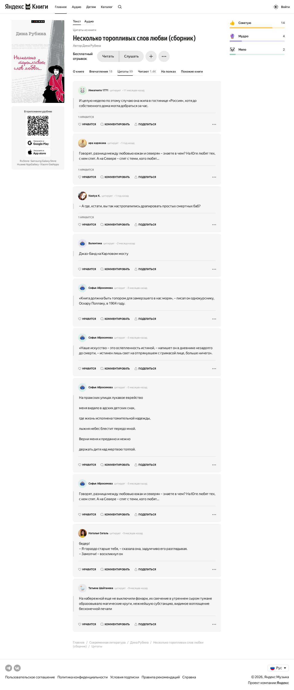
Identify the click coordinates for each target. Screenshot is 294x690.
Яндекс (283, 683)
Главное (61, 7)
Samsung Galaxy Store (43, 160)
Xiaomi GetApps (49, 164)
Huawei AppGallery (28, 164)
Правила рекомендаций (161, 677)
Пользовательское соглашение (30, 677)
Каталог (107, 7)
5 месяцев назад (137, 287)
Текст (77, 21)
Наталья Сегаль (98, 533)
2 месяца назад (126, 243)
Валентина (95, 243)
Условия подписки (124, 677)
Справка (189, 677)
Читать (108, 56)
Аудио (76, 7)
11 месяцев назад (134, 90)
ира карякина (97, 143)
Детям (91, 7)
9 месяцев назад (133, 533)
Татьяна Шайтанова (100, 588)
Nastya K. (94, 195)
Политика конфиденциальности (82, 677)
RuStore (24, 160)
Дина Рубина (91, 45)
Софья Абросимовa (100, 287)
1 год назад (128, 143)
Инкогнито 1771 (98, 90)
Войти (285, 7)
